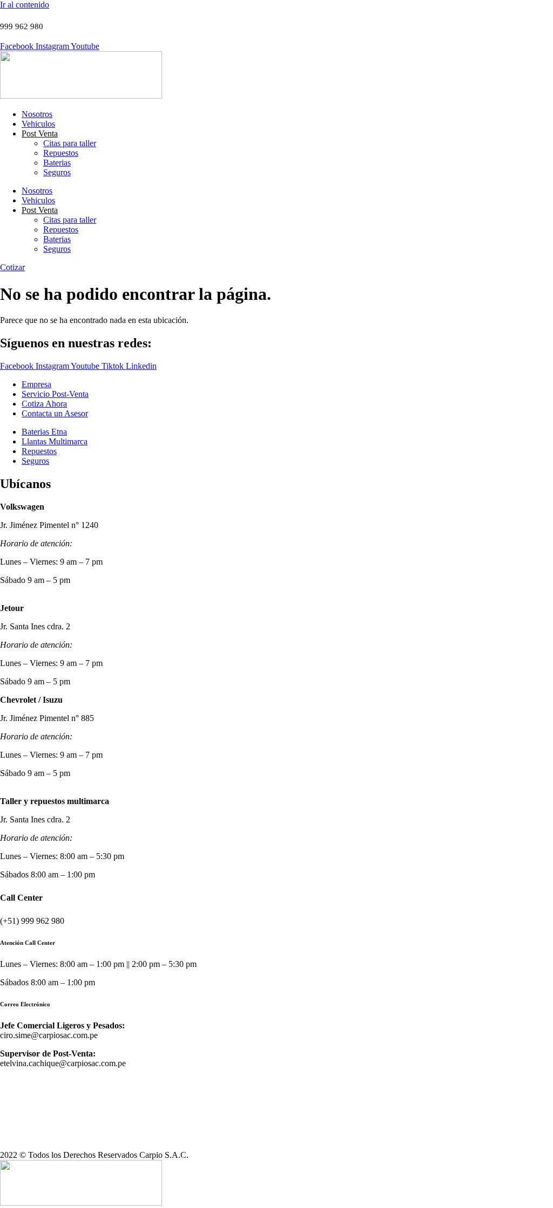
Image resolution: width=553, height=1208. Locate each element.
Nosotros (37, 114)
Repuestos (60, 152)
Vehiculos (38, 123)
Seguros (57, 172)
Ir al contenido (24, 4)
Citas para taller (69, 143)
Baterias (57, 162)
